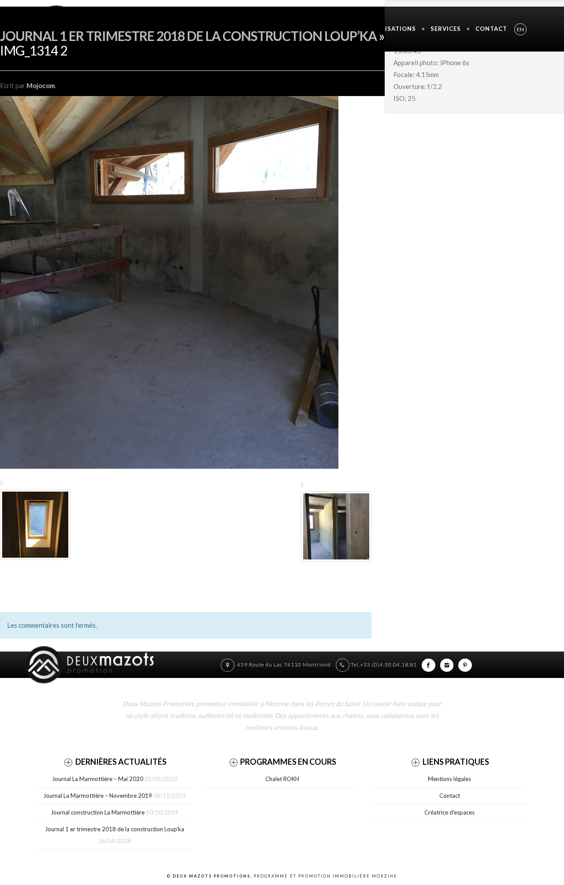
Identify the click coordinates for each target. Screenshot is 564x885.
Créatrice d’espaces (449, 812)
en (520, 29)
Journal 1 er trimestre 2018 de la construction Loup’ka (188, 36)
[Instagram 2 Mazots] (447, 664)
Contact (491, 28)
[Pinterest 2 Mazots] (465, 664)
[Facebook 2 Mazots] (428, 664)
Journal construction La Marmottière (98, 812)
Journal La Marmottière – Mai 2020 (97, 778)
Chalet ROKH (282, 778)
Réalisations (392, 28)
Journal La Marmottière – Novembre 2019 (97, 795)
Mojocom (40, 85)
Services (445, 28)
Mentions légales (449, 778)
